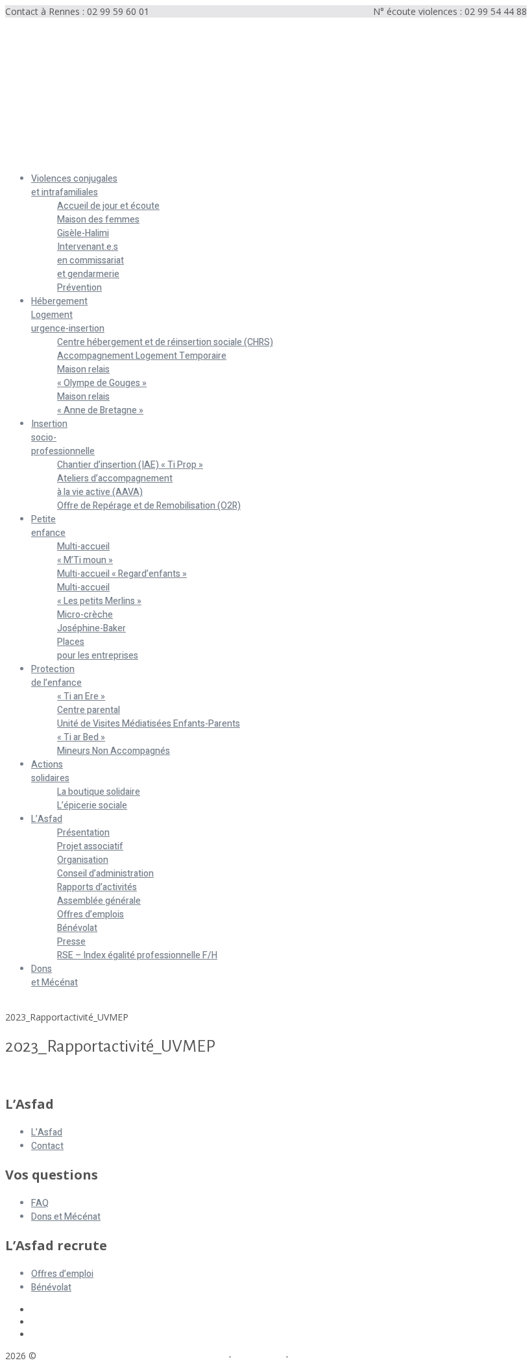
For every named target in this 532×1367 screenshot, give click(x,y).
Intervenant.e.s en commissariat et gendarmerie (90, 260)
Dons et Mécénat (54, 975)
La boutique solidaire (98, 792)
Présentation (83, 833)
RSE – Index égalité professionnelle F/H (137, 955)
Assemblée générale (99, 901)
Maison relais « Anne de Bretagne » (100, 403)
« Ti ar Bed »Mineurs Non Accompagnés (113, 744)
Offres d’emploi (62, 1274)
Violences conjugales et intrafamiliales (74, 185)
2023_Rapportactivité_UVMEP (66, 1076)
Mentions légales (190, 1355)
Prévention (79, 288)
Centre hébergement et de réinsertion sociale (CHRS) (165, 342)
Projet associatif (90, 846)
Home (18, 1004)
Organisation (82, 860)
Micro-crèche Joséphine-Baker (91, 621)
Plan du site (258, 1355)
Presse (71, 942)
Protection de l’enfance (56, 676)
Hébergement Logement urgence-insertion (67, 315)
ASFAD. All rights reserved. (96, 1355)
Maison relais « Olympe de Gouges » (102, 376)
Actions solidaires (50, 771)
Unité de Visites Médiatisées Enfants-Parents (148, 724)
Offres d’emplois (90, 914)
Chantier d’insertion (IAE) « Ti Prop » (130, 465)
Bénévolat (77, 928)
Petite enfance (48, 526)
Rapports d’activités (97, 887)
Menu (17, 157)
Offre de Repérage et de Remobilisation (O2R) (149, 506)
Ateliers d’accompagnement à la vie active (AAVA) (115, 485)
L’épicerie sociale (92, 805)
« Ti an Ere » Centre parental (88, 703)
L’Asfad (46, 819)
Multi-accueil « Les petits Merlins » (99, 594)
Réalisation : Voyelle (332, 1355)
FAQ (40, 1203)
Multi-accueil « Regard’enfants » (122, 574)
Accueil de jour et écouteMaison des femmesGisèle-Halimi (108, 219)
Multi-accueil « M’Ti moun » (85, 553)
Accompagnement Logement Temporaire (141, 356)
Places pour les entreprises (97, 648)
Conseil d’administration (105, 873)
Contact (47, 1146)
